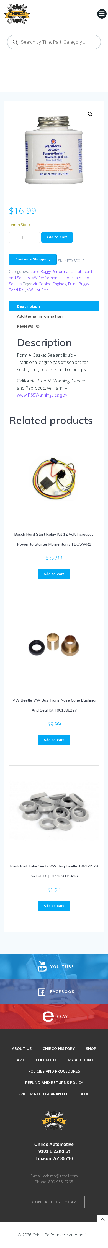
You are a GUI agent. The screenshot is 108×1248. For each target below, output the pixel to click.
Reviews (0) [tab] (28, 326)
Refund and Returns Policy (54, 1082)
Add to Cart (57, 237)
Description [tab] (28, 306)
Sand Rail (17, 290)
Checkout (46, 1059)
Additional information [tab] (40, 316)
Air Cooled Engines (49, 283)
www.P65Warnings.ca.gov (42, 395)
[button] (90, 114)
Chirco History (59, 1048)
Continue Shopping (33, 259)
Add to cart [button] (54, 574)
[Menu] (102, 14)
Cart (19, 1059)
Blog (84, 1093)
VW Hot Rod (38, 290)
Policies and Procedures (54, 1071)
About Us (22, 1048)
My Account (81, 1059)
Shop (91, 1048)
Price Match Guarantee (43, 1093)
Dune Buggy (78, 283)
